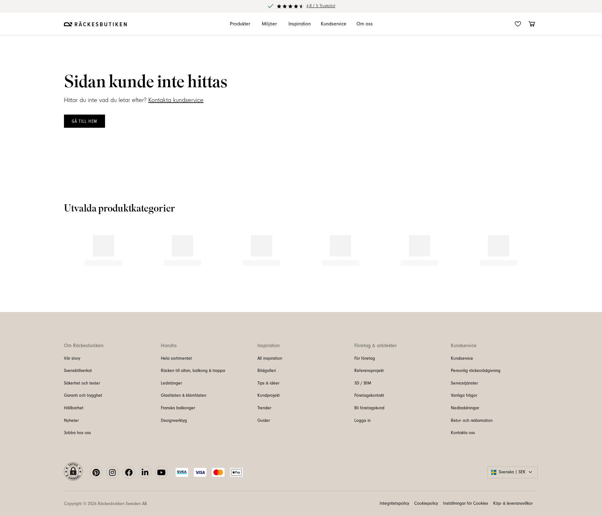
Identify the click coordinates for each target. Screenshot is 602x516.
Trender (264, 428)
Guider (263, 440)
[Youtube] (161, 492)
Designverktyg (174, 440)
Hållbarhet (73, 428)
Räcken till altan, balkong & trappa (193, 391)
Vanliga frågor (464, 415)
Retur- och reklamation (472, 440)
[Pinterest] (96, 492)
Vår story (72, 378)
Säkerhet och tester (82, 403)
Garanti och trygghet (83, 415)
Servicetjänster (464, 403)
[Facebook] (129, 492)
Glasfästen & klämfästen (183, 415)
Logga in (362, 440)
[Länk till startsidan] (95, 23)
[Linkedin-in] (145, 492)
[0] (531, 24)
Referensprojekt (369, 391)
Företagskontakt (369, 415)
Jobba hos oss (77, 453)
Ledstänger (171, 403)
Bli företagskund (369, 428)
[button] (63, 254)
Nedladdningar (465, 428)
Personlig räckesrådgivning (475, 391)
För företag (364, 378)
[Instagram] (112, 492)
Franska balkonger (178, 428)
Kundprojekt (268, 415)
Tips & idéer (268, 403)
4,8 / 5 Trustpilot (320, 5)
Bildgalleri (266, 391)
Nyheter (71, 440)
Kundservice (462, 378)
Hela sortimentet (176, 378)
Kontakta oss (463, 453)
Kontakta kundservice (175, 100)
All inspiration (269, 378)
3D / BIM (362, 403)
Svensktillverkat (78, 391)
